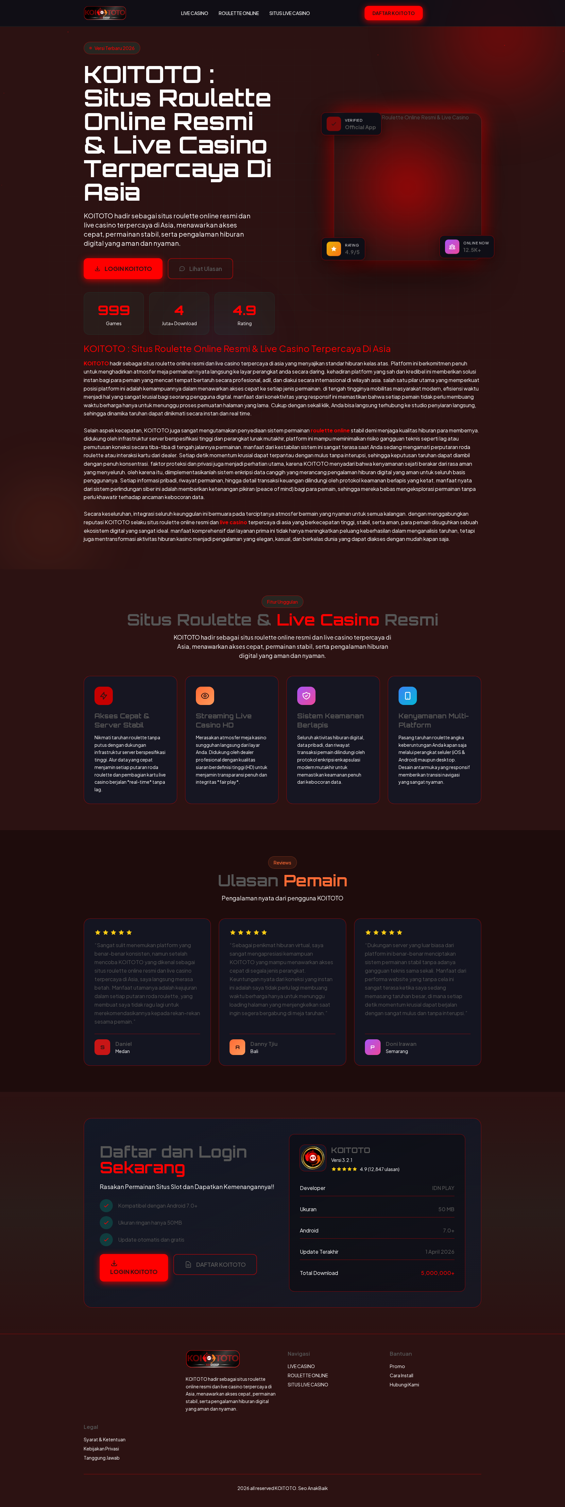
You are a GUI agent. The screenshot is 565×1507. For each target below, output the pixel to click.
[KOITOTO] (105, 13)
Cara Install (401, 1375)
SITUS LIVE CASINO (289, 13)
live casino (233, 522)
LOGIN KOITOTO (128, 268)
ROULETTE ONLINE (239, 13)
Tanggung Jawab (102, 1458)
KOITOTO (96, 363)
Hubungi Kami (404, 1384)
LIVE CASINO (194, 13)
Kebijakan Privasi (101, 1448)
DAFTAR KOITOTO (393, 13)
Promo (397, 1366)
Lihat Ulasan (205, 268)
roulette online (330, 430)
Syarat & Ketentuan (105, 1439)
